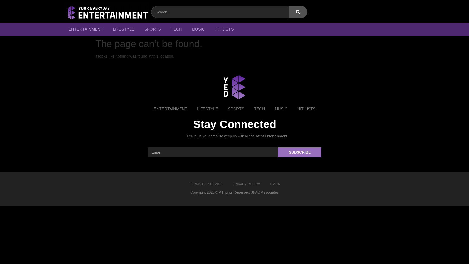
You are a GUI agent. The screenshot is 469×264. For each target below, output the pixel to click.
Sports (152, 29)
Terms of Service (206, 184)
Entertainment (85, 29)
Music (198, 29)
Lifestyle (124, 29)
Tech (176, 29)
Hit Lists (224, 29)
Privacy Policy (246, 184)
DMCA (275, 184)
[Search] (298, 12)
